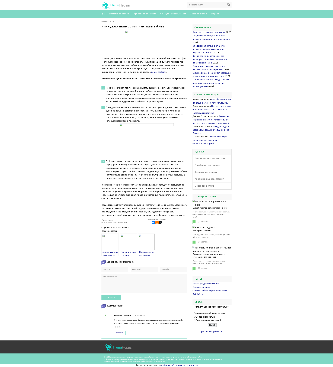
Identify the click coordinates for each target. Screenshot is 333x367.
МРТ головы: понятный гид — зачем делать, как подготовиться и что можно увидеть (211, 83)
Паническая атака (201, 287)
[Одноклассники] (157, 222)
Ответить (119, 333)
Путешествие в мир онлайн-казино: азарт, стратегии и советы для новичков (211, 109)
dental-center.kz (158, 72)
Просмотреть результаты (212, 331)
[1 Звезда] (102, 222)
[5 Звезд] (111, 222)
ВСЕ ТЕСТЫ (198, 294)
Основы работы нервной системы (210, 290)
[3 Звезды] (107, 222)
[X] (160, 222)
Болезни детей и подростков (210, 313)
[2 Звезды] (105, 222)
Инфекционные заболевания (173, 14)
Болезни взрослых (205, 317)
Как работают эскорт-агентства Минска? (210, 208)
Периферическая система (144, 14)
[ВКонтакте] (153, 222)
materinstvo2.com (170, 365)
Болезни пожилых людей (208, 320)
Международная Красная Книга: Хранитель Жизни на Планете (211, 130)
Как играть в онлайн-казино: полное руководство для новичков (209, 255)
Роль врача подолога (202, 231)
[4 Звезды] (109, 222)
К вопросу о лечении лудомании (209, 32)
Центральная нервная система (210, 158)
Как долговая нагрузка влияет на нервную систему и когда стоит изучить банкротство (209, 49)
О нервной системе (198, 14)
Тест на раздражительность (206, 284)
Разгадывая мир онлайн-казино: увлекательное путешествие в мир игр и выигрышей (211, 120)
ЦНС (103, 14)
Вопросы (215, 14)
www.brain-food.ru (188, 365)
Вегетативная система (119, 14)
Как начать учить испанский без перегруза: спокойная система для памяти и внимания (210, 59)
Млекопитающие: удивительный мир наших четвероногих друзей (210, 140)
